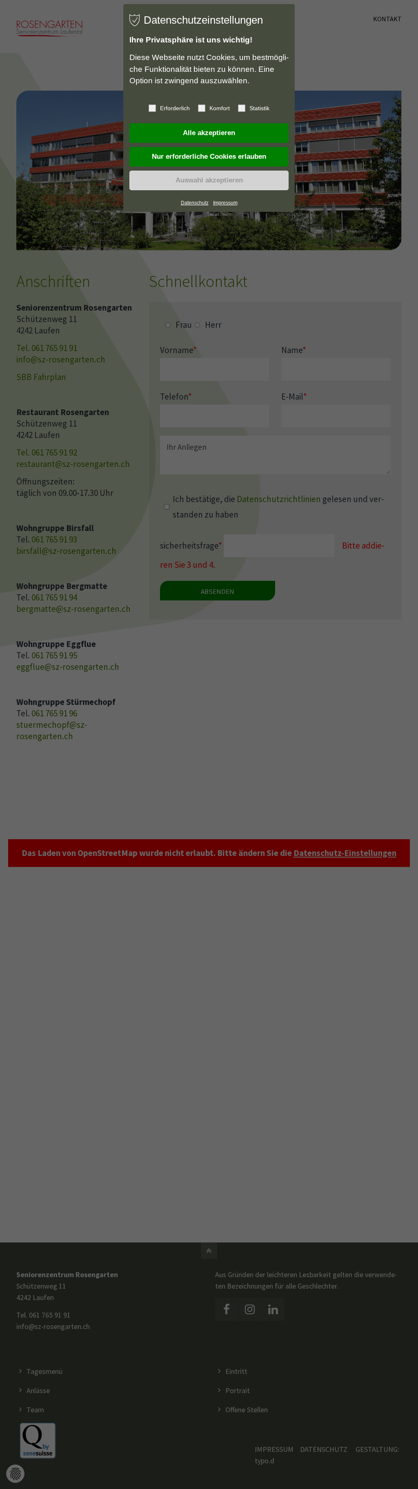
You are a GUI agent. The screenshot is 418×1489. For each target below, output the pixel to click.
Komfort (219, 108)
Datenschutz (195, 203)
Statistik (259, 108)
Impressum (225, 203)
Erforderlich (175, 108)
